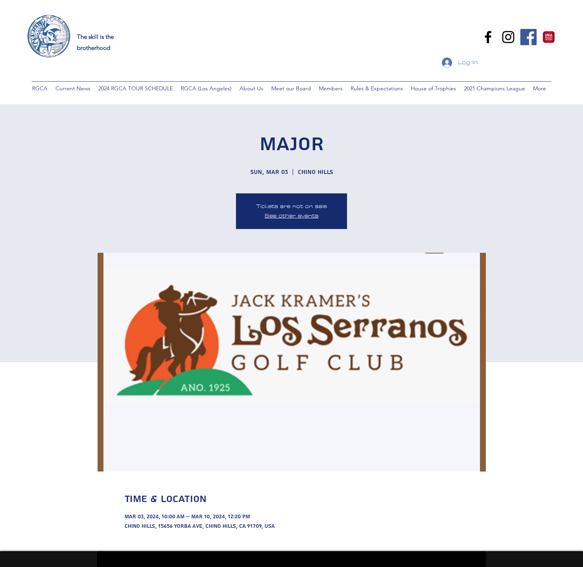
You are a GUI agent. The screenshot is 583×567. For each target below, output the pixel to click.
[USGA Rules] (549, 37)
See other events (291, 216)
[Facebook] (488, 37)
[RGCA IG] (508, 37)
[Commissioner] (528, 37)
